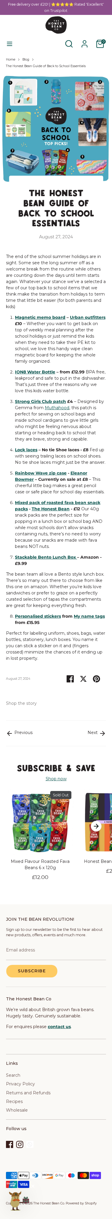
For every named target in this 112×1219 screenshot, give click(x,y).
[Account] (84, 41)
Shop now (56, 778)
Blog (25, 59)
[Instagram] (19, 1144)
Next (93, 732)
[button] (18, 1200)
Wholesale (17, 1110)
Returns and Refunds (28, 1093)
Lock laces (26, 449)
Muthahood (57, 407)
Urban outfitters (87, 317)
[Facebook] (9, 1144)
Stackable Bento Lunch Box (46, 557)
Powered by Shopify (81, 1203)
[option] (37, 840)
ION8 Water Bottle (35, 372)
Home (10, 59)
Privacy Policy (20, 1084)
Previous (23, 732)
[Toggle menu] (10, 44)
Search (13, 1075)
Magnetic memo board (40, 317)
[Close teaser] (33, 1186)
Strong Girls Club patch (40, 401)
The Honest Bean (51, 509)
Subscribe (32, 971)
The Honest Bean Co (48, 1203)
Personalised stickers (38, 616)
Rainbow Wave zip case (41, 473)
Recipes (14, 1101)
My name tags (89, 616)
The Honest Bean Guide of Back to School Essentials (46, 66)
